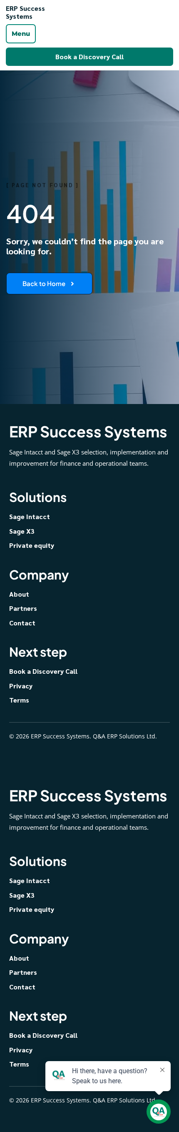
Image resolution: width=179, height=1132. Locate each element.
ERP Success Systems (25, 12)
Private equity (31, 545)
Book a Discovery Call (89, 56)
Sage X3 (22, 531)
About (19, 594)
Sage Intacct (29, 516)
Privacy (20, 685)
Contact (22, 622)
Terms (19, 699)
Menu (21, 34)
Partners (23, 608)
